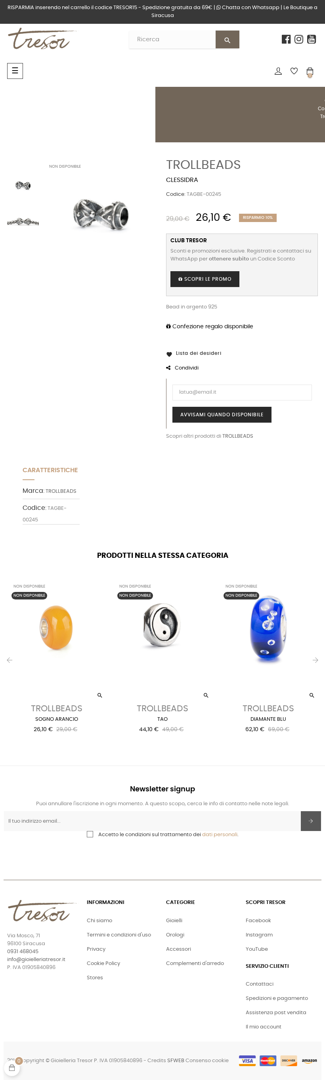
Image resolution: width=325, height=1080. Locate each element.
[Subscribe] (311, 821)
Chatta (250, 7)
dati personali (219, 834)
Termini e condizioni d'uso (119, 935)
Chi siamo (99, 920)
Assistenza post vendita (276, 1012)
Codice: (175, 194)
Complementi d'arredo (195, 963)
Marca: (33, 491)
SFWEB (175, 1060)
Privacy (96, 949)
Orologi (175, 935)
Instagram (259, 935)
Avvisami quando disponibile (222, 414)
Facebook (258, 920)
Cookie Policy (103, 963)
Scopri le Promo (207, 279)
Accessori (178, 949)
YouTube (257, 949)
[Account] (278, 71)
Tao (162, 719)
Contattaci (259, 984)
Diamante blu (268, 719)
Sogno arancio (56, 719)
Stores (95, 977)
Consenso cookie (207, 1060)
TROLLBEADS (203, 165)
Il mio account (263, 1027)
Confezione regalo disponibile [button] (212, 326)
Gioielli (174, 920)
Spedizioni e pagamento (277, 998)
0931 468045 (22, 951)
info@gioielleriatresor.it (36, 959)
